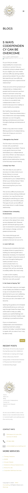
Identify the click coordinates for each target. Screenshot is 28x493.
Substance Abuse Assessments (13, 465)
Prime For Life (8, 467)
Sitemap (5, 487)
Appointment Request (9, 404)
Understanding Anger (9, 365)
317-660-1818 (10, 441)
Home (5, 394)
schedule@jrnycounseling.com (16, 446)
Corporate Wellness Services (12, 470)
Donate (5, 406)
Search (22, 340)
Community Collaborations (10, 400)
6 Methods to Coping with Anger (13, 354)
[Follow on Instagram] (7, 424)
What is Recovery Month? (11, 357)
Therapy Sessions (9, 456)
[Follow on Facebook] (4, 424)
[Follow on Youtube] (10, 424)
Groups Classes (8, 462)
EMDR (6, 459)
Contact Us (6, 402)
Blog (4, 398)
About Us (5, 396)
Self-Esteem (14, 57)
